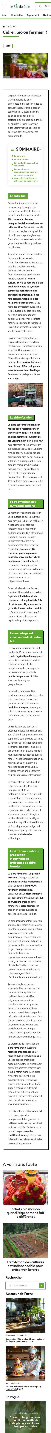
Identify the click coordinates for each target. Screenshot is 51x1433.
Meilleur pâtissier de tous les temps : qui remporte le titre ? (24, 1387)
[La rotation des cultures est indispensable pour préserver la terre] (25, 1241)
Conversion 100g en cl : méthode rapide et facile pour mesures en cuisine (25, 1340)
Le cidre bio (19, 156)
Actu (8, 46)
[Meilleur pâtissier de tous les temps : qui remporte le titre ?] (25, 1363)
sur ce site (13, 378)
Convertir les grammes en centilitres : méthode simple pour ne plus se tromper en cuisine (25, 1422)
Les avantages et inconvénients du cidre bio (26, 170)
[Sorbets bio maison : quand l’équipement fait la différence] (25, 1188)
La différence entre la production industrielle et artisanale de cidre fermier (26, 178)
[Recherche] (40, 6)
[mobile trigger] (5, 6)
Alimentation (10, 1336)
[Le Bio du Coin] (19, 6)
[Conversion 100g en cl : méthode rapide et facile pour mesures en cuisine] (25, 1315)
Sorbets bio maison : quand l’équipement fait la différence (25, 1213)
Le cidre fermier (21, 159)
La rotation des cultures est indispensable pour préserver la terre (25, 1266)
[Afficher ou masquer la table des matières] (40, 149)
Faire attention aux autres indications (26, 164)
